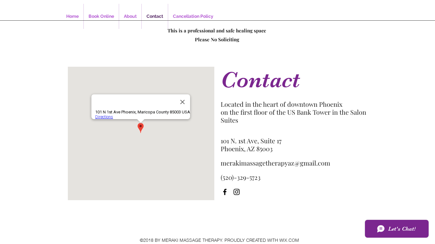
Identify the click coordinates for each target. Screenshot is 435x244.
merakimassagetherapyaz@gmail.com (275, 163)
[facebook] (225, 192)
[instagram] (236, 192)
